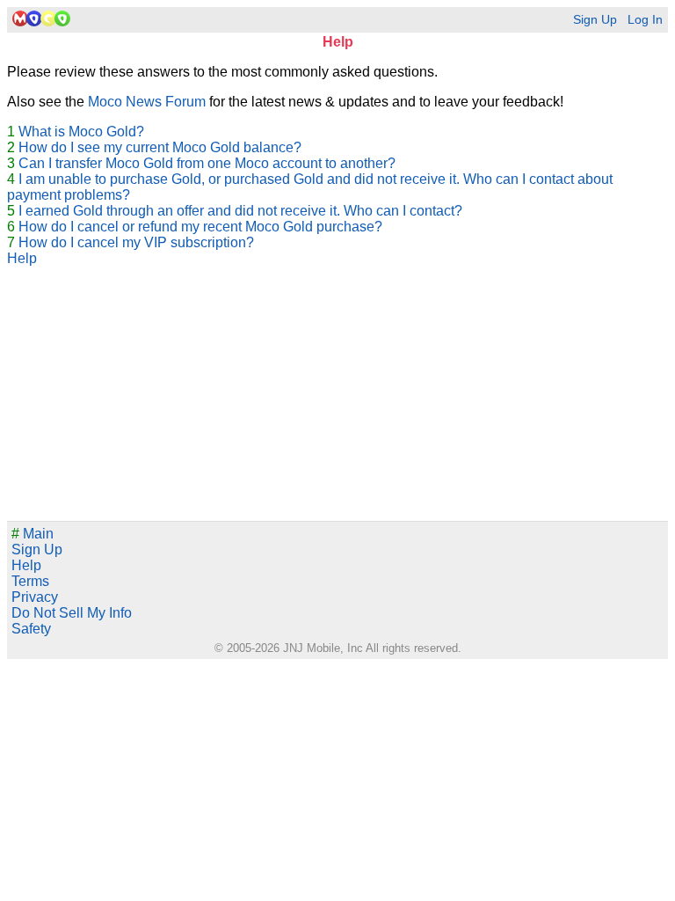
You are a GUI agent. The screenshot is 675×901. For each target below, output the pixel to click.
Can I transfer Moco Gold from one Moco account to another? (207, 163)
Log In (645, 19)
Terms (30, 581)
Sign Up (595, 19)
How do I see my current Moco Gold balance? (159, 147)
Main (32, 533)
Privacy (34, 597)
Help (22, 258)
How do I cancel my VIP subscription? (136, 242)
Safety (31, 628)
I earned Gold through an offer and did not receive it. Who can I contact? (240, 210)
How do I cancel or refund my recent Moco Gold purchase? (200, 226)
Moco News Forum (147, 101)
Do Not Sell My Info (71, 612)
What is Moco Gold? (81, 131)
